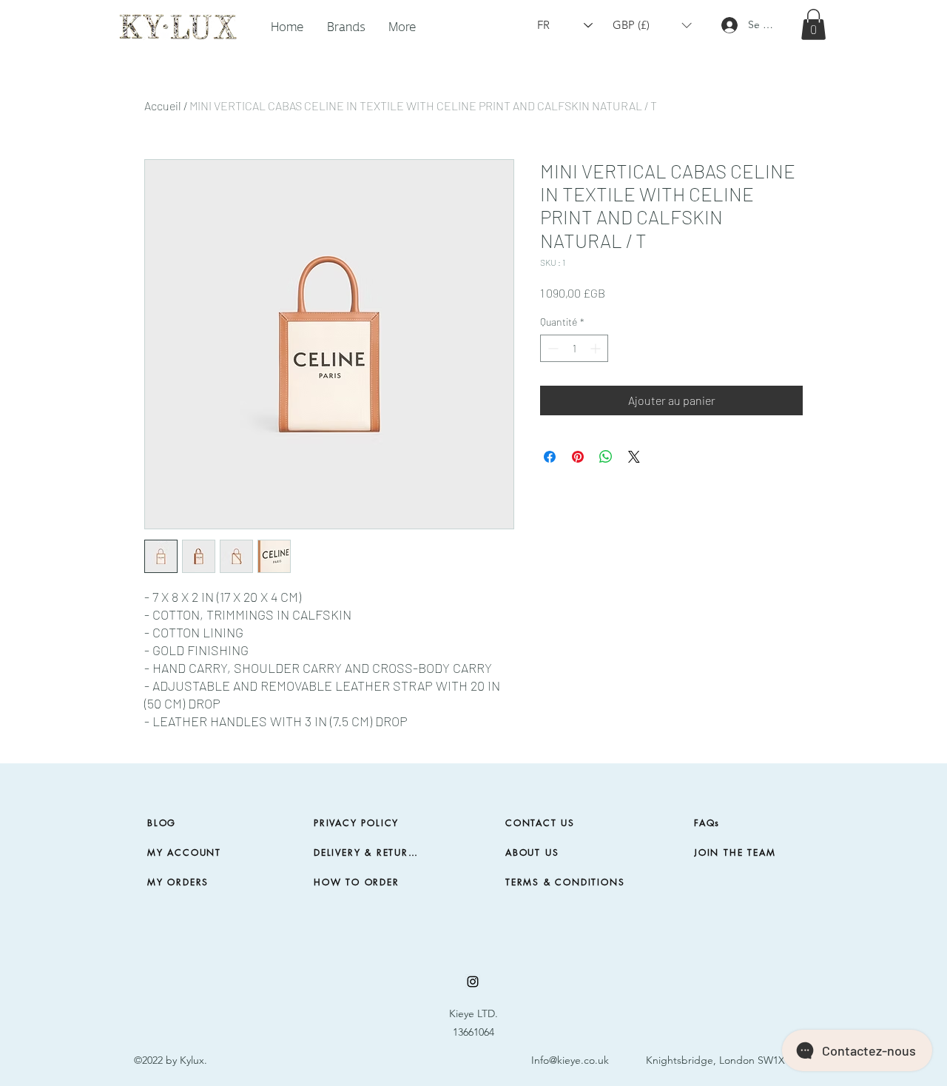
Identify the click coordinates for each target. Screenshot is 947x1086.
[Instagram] (472, 981)
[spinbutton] (574, 348)
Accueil (162, 105)
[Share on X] (634, 457)
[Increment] (596, 348)
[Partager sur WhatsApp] (606, 457)
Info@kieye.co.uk (570, 1060)
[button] (346, 25)
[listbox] (652, 25)
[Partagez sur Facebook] (550, 457)
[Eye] (177, 25)
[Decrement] (551, 348)
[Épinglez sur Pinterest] (578, 457)
